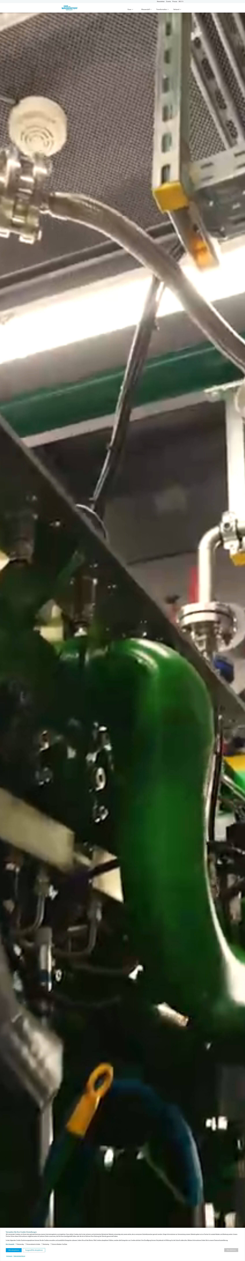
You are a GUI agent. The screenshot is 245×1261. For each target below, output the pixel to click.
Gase (129, 9)
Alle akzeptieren (13, 1250)
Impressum (9, 1256)
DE (180, 1)
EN (182, 1)
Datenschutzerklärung (19, 1256)
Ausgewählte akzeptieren (34, 1250)
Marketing (46, 1244)
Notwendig (20, 1244)
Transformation (161, 9)
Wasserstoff (145, 9)
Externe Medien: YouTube (59, 1244)
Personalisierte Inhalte (33, 1244)
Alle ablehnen (231, 1250)
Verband (176, 9)
